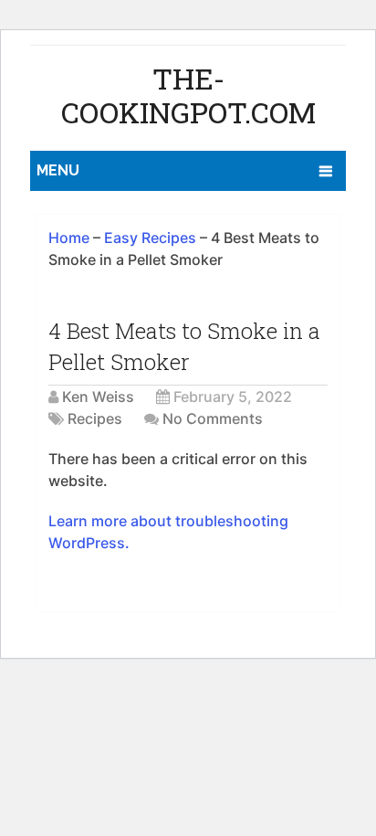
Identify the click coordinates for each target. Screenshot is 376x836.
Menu (58, 170)
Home (68, 237)
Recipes (95, 418)
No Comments (212, 418)
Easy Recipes (150, 237)
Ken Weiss (98, 396)
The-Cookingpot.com (188, 95)
